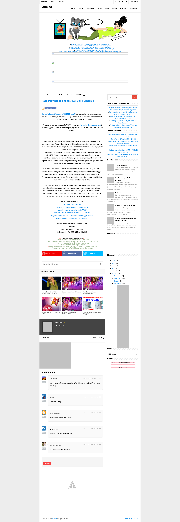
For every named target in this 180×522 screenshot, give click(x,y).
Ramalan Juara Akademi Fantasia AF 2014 (90, 292)
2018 (114, 263)
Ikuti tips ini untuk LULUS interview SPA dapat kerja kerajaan (90, 44)
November (117, 278)
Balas (43, 382)
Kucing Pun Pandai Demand (124, 193)
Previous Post (97, 338)
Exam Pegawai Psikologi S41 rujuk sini (123, 139)
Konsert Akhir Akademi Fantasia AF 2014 (69, 313)
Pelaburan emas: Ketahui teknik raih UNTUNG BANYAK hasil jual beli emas (73, 246)
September (118, 283)
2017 (114, 266)
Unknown (59, 322)
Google (52, 253)
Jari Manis (54, 379)
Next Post (46, 338)
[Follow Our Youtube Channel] (119, 2)
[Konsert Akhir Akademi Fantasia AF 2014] (72, 304)
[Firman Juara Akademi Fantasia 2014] (72, 283)
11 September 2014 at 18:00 (90, 445)
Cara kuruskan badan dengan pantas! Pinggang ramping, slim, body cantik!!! (73, 241)
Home (43, 95)
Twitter (93, 253)
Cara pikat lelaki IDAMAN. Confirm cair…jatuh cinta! (73, 240)
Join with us (134, 2)
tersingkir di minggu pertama (90, 125)
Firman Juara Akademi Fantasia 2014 (71, 292)
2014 (114, 273)
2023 (114, 260)
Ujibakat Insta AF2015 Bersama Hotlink (51, 313)
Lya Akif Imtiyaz (55, 445)
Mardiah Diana (55, 413)
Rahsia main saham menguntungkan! (73, 245)
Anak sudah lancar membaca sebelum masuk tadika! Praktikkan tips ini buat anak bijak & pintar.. (90, 52)
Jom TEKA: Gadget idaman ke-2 (125, 205)
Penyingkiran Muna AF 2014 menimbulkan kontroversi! (50, 292)
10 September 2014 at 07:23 (90, 378)
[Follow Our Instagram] (123, 2)
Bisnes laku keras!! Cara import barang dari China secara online (90, 47)
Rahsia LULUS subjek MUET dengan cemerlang (90, 50)
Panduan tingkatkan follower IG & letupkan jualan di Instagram (90, 46)
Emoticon (47, 463)
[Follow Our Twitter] (112, 2)
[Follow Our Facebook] (108, 2)
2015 (114, 271)
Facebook (72, 253)
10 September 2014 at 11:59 (90, 429)
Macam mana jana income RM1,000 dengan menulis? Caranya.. (73, 248)
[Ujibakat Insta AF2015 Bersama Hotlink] (51, 304)
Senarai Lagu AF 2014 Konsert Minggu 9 (92, 313)
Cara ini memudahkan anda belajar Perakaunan (73, 243)
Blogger (136, 518)
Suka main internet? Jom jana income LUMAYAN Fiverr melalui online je (90, 49)
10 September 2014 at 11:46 (90, 413)
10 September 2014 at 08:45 (90, 397)
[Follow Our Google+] (115, 2)
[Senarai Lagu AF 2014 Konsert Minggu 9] (93, 304)
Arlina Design (128, 518)
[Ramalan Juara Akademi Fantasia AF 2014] (93, 283)
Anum (52, 397)
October (116, 281)
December (117, 276)
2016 (114, 268)
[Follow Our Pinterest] (127, 2)
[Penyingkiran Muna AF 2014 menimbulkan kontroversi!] (51, 283)
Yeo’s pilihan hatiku (121, 165)
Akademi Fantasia (52, 95)
